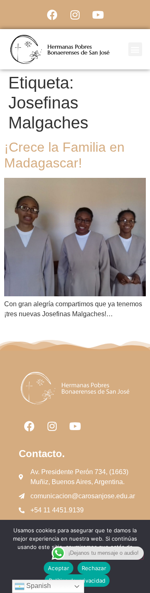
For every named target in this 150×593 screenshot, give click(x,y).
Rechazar (94, 568)
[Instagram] (75, 14)
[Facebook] (52, 14)
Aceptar (58, 568)
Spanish (38, 585)
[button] (135, 49)
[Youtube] (98, 14)
